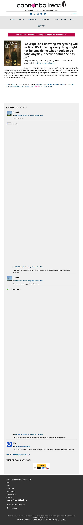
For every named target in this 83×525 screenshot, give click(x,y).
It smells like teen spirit (22, 446)
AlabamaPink (11, 495)
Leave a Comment (49, 63)
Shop (8, 485)
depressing (51, 84)
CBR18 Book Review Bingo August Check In (28, 115)
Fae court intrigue (61, 84)
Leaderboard (10, 492)
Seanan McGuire (15, 86)
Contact (9, 498)
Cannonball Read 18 (41, 4)
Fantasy (39, 84)
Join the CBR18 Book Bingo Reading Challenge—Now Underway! (40, 35)
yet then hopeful (27, 86)
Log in (74, 14)
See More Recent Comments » (18, 454)
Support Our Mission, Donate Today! (19, 479)
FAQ (7, 482)
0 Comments (48, 86)
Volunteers (10, 489)
